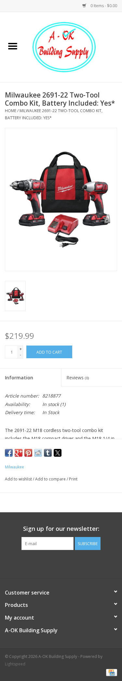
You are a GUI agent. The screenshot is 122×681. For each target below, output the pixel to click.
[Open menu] (12, 45)
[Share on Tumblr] (48, 453)
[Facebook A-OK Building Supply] (61, 563)
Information (19, 377)
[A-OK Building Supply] (74, 47)
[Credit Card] (110, 672)
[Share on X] (57, 453)
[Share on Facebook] (9, 453)
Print (73, 479)
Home (10, 110)
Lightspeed (15, 664)
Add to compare (51, 479)
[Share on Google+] (18, 453)
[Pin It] (28, 453)
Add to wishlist (19, 479)
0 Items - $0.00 (103, 5)
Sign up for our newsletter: (61, 528)
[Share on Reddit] (38, 453)
